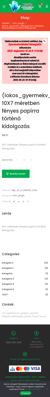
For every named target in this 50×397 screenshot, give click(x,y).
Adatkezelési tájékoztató (18, 377)
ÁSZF (34, 377)
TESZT (5, 294)
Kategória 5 (8, 289)
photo (27, 316)
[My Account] (47, 6)
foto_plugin (18, 195)
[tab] (25, 213)
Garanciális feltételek (29, 380)
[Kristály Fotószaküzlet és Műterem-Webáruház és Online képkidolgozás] (22, 6)
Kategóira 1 (7, 268)
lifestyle (6, 316)
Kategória (7, 273)
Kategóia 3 (7, 263)
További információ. (33, 389)
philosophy (17, 316)
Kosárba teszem (18, 173)
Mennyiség (7, 160)
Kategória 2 (8, 279)
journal (34, 313)
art (3, 313)
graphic (25, 313)
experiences (12, 313)
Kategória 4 (8, 284)
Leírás (6, 213)
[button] (44, 41)
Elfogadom (25, 393)
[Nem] (47, 389)
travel (35, 316)
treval (42, 316)
